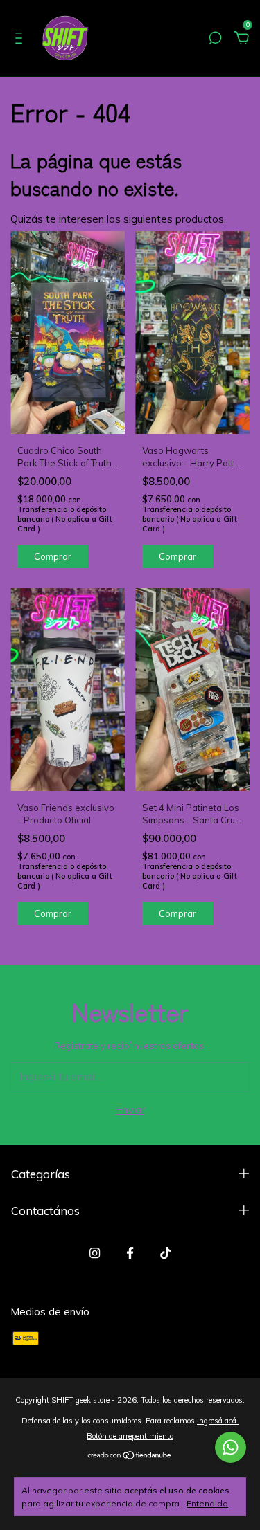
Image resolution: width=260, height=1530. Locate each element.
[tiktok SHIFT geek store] (165, 1253)
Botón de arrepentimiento (130, 1436)
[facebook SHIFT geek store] (130, 1253)
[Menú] (21, 39)
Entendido (207, 1503)
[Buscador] (215, 39)
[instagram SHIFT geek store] (95, 1253)
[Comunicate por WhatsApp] (230, 1447)
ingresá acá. (218, 1421)
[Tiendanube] (130, 1456)
